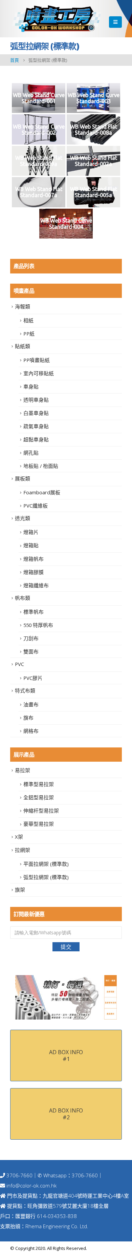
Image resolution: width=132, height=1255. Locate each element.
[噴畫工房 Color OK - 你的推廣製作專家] (56, 18)
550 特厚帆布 (38, 625)
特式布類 (25, 690)
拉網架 (22, 850)
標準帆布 (33, 611)
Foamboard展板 (41, 492)
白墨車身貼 (36, 413)
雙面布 (31, 651)
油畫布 (31, 704)
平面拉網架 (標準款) (46, 863)
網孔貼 (31, 452)
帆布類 (22, 597)
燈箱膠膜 (33, 572)
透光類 (22, 518)
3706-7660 (18, 1175)
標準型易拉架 (38, 784)
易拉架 (22, 770)
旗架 (20, 889)
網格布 (31, 730)
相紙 (28, 320)
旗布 (28, 717)
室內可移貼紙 (38, 373)
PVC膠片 (33, 677)
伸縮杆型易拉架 (41, 810)
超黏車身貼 (36, 439)
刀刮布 (31, 638)
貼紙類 (22, 346)
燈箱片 (31, 532)
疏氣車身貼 (36, 426)
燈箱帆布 (33, 558)
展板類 (22, 478)
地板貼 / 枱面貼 (40, 465)
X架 (19, 836)
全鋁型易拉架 (38, 797)
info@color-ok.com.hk (31, 1185)
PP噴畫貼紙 (36, 360)
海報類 (22, 306)
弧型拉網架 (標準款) (46, 877)
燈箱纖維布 (36, 585)
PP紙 (29, 333)
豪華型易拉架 (38, 823)
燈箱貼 (31, 545)
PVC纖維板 (35, 505)
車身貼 (31, 386)
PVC (19, 664)
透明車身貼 (36, 399)
